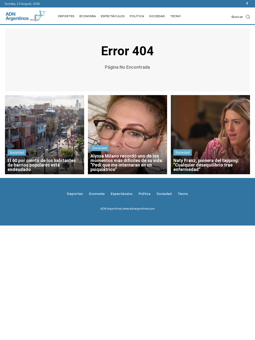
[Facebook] (247, 4)
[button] (241, 16)
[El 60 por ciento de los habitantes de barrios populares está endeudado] (44, 134)
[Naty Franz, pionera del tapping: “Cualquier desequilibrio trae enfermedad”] (210, 134)
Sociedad (16, 152)
